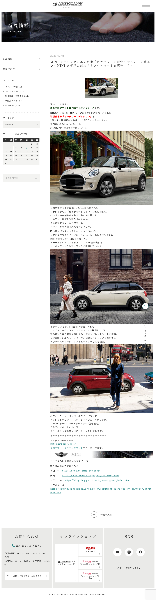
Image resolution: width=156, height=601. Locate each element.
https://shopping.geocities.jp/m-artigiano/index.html (97, 480)
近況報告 (9, 105)
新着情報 (7, 58)
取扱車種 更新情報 (14, 96)
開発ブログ (9, 69)
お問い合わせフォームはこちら (27, 576)
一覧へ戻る (106, 514)
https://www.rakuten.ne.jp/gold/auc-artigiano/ (90, 475)
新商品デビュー (12, 100)
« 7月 (4, 133)
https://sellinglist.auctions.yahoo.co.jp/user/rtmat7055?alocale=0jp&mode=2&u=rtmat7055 (100, 490)
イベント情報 (11, 86)
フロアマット (11, 91)
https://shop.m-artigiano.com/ (81, 470)
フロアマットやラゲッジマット (66, 447)
